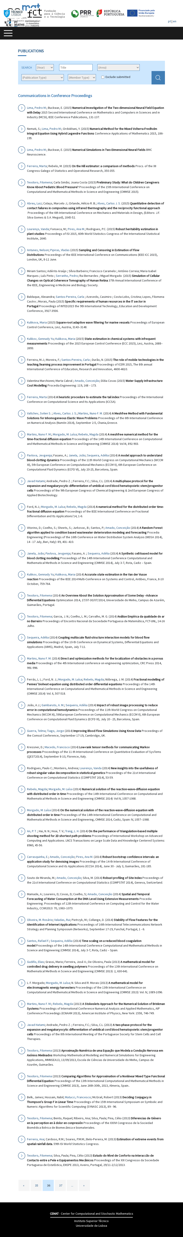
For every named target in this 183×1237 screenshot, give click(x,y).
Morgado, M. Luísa (65, 434)
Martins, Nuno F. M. (90, 413)
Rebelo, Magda (88, 434)
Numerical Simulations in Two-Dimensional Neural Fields (109, 150)
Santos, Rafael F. (38, 941)
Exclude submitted (118, 77)
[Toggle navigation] (8, 33)
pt (169, 21)
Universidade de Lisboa (91, 1226)
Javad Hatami (36, 481)
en (174, 21)
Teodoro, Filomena (39, 182)
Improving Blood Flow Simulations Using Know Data (107, 731)
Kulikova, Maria (37, 322)
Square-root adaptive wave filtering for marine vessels (93, 322)
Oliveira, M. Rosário (40, 920)
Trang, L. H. (72, 831)
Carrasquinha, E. (37, 857)
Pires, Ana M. (76, 229)
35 (36, 1185)
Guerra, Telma (36, 731)
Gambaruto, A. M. (53, 705)
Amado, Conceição (87, 381)
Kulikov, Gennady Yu (40, 339)
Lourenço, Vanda (38, 229)
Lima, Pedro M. (36, 108)
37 (60, 1185)
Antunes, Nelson (38, 250)
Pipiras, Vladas (60, 250)
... (72, 1185)
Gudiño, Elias (35, 962)
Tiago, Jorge (55, 731)
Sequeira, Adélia (98, 455)
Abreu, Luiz (34, 203)
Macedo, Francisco (57, 747)
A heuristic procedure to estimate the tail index (87, 397)
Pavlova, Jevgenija (39, 455)
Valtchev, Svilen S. (39, 413)
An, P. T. (32, 831)
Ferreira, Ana (35, 1139)
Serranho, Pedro (67, 276)
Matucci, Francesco (78, 1097)
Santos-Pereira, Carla (70, 297)
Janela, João (77, 455)
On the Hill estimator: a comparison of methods (103, 166)
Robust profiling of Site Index (122, 878)
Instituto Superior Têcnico (91, 1221)
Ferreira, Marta (37, 166)
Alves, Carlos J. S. (109, 203)
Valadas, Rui (62, 920)
